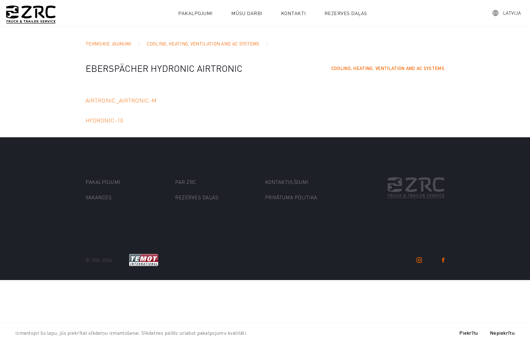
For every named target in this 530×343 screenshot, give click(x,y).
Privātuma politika (291, 197)
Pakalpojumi (195, 13)
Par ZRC (185, 182)
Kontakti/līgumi (287, 182)
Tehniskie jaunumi (109, 44)
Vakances (99, 197)
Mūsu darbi (247, 13)
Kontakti (293, 13)
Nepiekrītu (502, 332)
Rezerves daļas (346, 13)
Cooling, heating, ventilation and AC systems (203, 44)
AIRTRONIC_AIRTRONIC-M (121, 100)
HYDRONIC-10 (104, 120)
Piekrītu (468, 332)
